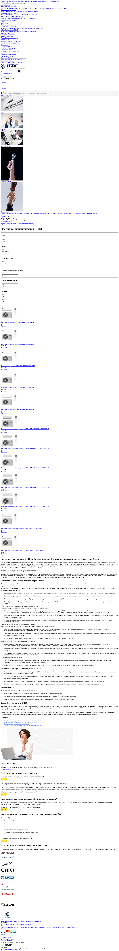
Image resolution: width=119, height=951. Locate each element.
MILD (37, 8)
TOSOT (18, 8)
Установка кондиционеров (8, 54)
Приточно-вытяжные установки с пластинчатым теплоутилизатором (21, 28)
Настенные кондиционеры (9, 6)
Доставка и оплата (29, 1)
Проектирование (40, 927)
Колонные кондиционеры (8, 20)
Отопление (4, 45)
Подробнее (4, 326)
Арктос (14, 48)
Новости (11, 924)
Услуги (3, 53)
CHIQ (33, 8)
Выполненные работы (42, 1)
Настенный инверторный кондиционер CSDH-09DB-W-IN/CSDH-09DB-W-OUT (25, 448)
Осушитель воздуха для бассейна (10, 41)
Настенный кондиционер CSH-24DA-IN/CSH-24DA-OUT (18, 409)
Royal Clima (10, 43)
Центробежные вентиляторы (9, 38)
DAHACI (24, 8)
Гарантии (16, 1)
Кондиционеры (5, 5)
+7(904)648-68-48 (6, 77)
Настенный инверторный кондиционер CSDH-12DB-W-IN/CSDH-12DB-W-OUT (25, 468)
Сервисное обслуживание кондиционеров (13, 58)
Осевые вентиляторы (7, 36)
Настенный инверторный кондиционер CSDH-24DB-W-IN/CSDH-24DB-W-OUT (25, 506)
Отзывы (51, 1)
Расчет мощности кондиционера (67, 927)
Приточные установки (7, 25)
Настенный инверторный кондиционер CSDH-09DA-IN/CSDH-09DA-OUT (23, 550)
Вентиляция (4, 23)
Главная (3, 1)
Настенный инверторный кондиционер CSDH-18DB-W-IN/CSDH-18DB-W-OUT (25, 487)
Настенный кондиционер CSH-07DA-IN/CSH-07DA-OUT (18, 322)
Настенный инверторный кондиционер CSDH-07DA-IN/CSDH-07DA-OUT (23, 528)
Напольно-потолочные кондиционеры (12, 16)
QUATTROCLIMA (10, 8)
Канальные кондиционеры (9, 13)
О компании (9, 1)
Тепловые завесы (6, 46)
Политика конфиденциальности (10, 949)
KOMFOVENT (5, 26)
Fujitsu (29, 8)
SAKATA (37, 11)
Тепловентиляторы (6, 49)
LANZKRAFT (29, 11)
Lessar (2, 8)
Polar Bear (4, 43)
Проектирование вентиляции (9, 64)
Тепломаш (4, 48)
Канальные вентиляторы (8, 34)
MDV (65, 8)
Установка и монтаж (51, 927)
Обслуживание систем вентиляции (11, 59)
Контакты (57, 1)
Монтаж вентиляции (7, 56)
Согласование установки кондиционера (12, 62)
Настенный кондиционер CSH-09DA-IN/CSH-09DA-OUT (18, 344)
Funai (47, 8)
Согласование (5, 927)
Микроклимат (5, 39)
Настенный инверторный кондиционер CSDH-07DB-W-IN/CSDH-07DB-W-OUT (25, 429)
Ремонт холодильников (7, 61)
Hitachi (41, 8)
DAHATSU (55, 8)
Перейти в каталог (6, 95)
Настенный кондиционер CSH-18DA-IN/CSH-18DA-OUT (18, 387)
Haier (50, 8)
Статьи (21, 1)
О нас (2, 924)
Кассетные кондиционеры (8, 10)
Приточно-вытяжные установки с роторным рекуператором (19, 31)
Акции (16, 924)
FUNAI (16, 43)
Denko (61, 8)
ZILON (16, 26)
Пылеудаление (37, 921)
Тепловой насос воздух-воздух (10, 51)
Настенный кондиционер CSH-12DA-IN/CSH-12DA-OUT (18, 366)
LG (44, 8)
